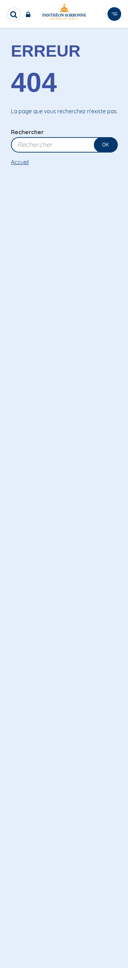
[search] (13, 14)
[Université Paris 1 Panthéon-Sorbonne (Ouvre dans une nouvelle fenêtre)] (64, 12)
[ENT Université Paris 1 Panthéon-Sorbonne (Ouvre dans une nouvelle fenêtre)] (29, 14)
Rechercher (27, 131)
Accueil (20, 162)
